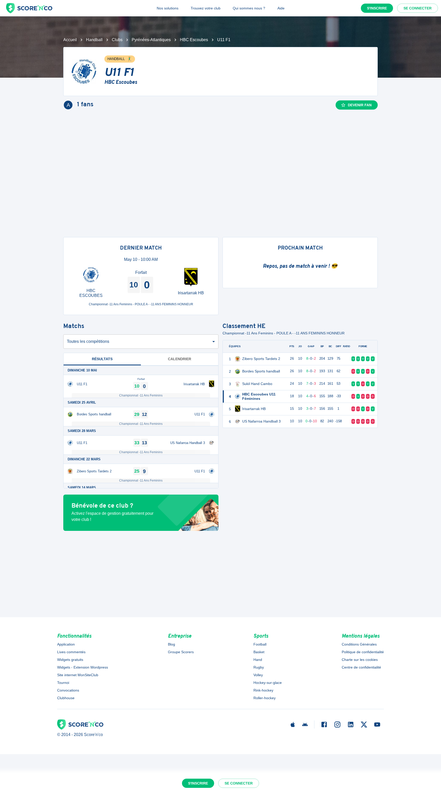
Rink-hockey (263, 690)
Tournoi (63, 683)
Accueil (70, 40)
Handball (94, 40)
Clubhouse (66, 698)
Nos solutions (167, 8)
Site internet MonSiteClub (77, 675)
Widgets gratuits (70, 660)
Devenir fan (360, 105)
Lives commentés (71, 652)
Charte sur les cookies (360, 660)
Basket (258, 652)
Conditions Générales (359, 644)
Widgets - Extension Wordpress (82, 667)
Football (259, 644)
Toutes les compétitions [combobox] (88, 341)
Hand (257, 660)
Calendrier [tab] (179, 359)
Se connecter (417, 8)
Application (66, 644)
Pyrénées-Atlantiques (151, 40)
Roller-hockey (264, 698)
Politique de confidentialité (363, 652)
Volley (258, 675)
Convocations (68, 690)
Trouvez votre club (205, 8)
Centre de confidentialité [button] (361, 667)
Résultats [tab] (102, 359)
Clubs (117, 40)
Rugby (258, 667)
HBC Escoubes (194, 40)
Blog (171, 644)
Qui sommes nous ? (249, 8)
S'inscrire (377, 8)
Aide (281, 8)
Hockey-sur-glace (267, 683)
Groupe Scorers (181, 652)
